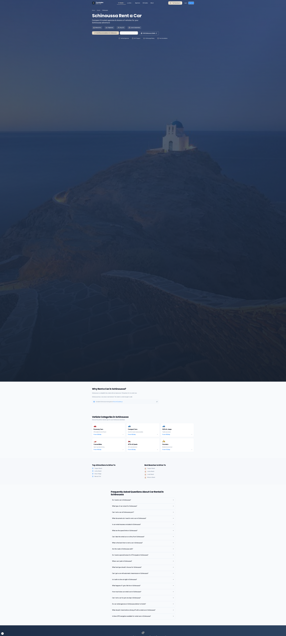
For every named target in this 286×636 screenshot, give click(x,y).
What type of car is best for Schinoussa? (124, 506)
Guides (146, 3)
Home (93, 10)
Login (185, 3)
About (152, 3)
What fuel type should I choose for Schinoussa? (126, 567)
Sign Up (191, 3)
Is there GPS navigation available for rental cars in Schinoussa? (131, 616)
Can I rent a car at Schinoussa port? (123, 512)
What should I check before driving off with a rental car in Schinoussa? (133, 610)
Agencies (137, 3)
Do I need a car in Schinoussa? (121, 500)
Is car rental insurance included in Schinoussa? (126, 524)
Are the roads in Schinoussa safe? (122, 549)
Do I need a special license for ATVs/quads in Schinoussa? (130, 555)
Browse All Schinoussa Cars (128, 33)
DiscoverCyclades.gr (118, 401)
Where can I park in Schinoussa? (122, 561)
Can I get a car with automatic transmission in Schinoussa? (130, 573)
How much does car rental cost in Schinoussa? (126, 592)
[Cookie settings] (2, 633)
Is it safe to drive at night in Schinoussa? (124, 579)
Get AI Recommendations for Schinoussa (106, 33)
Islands (121, 3)
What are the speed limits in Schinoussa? (124, 530)
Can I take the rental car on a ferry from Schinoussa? (128, 537)
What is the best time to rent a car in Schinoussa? (127, 543)
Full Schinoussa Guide (149, 33)
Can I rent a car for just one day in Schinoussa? (126, 598)
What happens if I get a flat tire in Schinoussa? (126, 585)
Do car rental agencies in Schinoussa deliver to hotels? (129, 604)
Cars (130, 3)
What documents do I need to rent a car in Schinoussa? (129, 518)
